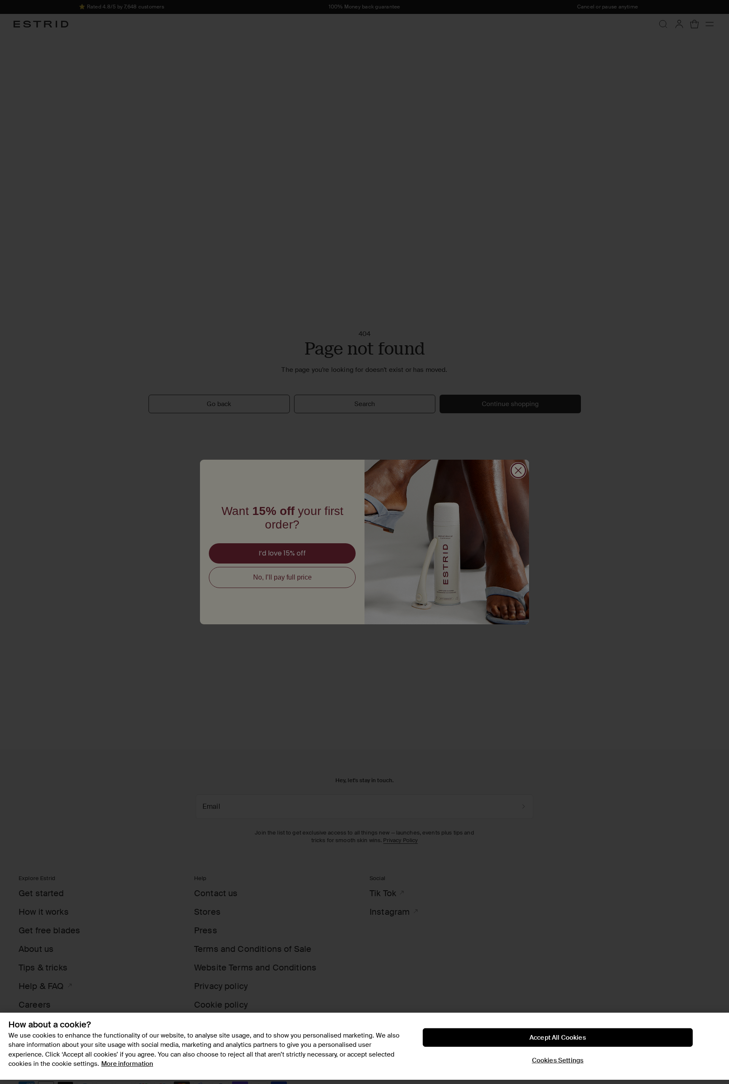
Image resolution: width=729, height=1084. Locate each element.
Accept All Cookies (557, 1037)
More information (127, 1064)
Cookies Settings (557, 1060)
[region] (364, 1046)
